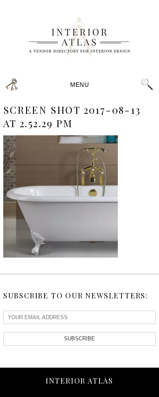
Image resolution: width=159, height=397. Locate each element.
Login (12, 84)
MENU (79, 84)
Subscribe (79, 338)
